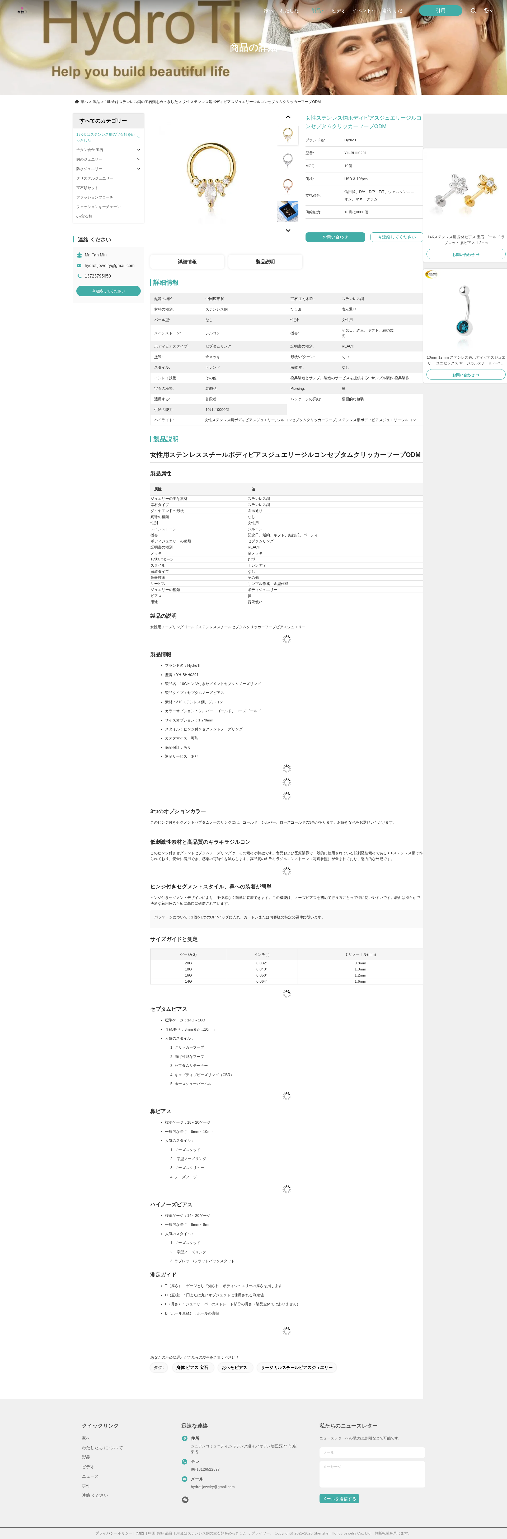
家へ (269, 10)
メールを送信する (339, 1498)
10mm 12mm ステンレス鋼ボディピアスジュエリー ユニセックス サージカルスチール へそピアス (466, 360)
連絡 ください (394, 10)
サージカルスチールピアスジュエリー (297, 1367)
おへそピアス (234, 1367)
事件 (86, 1486)
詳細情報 (187, 261)
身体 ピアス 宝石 (192, 1367)
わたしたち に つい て (292, 10)
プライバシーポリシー (113, 1533)
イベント (361, 10)
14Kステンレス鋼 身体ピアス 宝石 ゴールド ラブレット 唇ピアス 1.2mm (466, 240)
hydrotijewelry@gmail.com (109, 265)
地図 (140, 1533)
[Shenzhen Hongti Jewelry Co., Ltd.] (22, 10)
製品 (316, 10)
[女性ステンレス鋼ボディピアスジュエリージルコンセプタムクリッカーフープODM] (211, 175)
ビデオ (339, 10)
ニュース (90, 1476)
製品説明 (265, 261)
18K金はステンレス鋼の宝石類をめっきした (141, 102)
